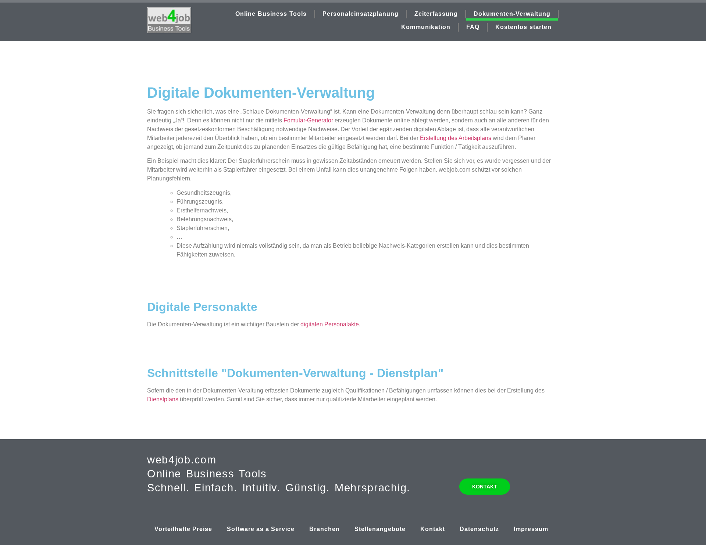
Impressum (531, 529)
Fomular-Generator (308, 120)
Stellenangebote (380, 529)
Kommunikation (425, 27)
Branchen (324, 529)
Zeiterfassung (436, 14)
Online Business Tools (271, 14)
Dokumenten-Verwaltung (512, 14)
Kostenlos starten (523, 27)
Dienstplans (162, 399)
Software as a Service (261, 529)
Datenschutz (479, 529)
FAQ (472, 27)
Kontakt (432, 529)
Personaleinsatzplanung (360, 14)
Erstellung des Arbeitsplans (455, 138)
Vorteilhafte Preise (183, 529)
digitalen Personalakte (329, 324)
